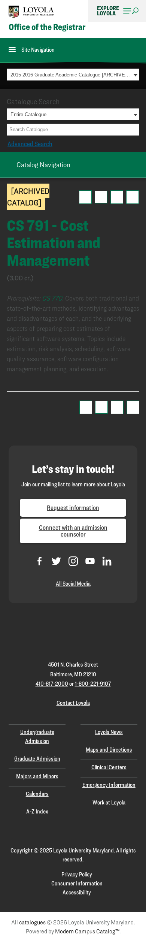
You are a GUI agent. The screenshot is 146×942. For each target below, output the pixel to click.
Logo (31, 12)
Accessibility (77, 892)
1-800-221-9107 (93, 683)
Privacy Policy (76, 874)
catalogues (32, 922)
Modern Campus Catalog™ (87, 931)
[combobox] (73, 75)
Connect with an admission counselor (73, 530)
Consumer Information (77, 883)
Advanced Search (29, 144)
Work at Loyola (108, 802)
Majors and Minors (37, 776)
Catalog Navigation (43, 164)
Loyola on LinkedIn (106, 561)
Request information (73, 507)
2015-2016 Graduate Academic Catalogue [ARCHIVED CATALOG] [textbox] (70, 75)
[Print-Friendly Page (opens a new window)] (116, 197)
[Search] (134, 130)
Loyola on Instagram (73, 561)
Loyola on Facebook (39, 561)
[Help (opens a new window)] (132, 197)
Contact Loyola (73, 702)
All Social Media (73, 583)
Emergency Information (109, 784)
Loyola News (109, 732)
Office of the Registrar (47, 27)
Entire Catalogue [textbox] (28, 114)
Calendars (37, 793)
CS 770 (52, 298)
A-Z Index (37, 811)
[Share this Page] (101, 197)
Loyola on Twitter (56, 561)
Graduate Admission (37, 758)
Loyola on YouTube (90, 561)
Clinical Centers (109, 767)
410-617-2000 (52, 683)
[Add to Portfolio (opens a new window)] (85, 197)
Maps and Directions (109, 749)
